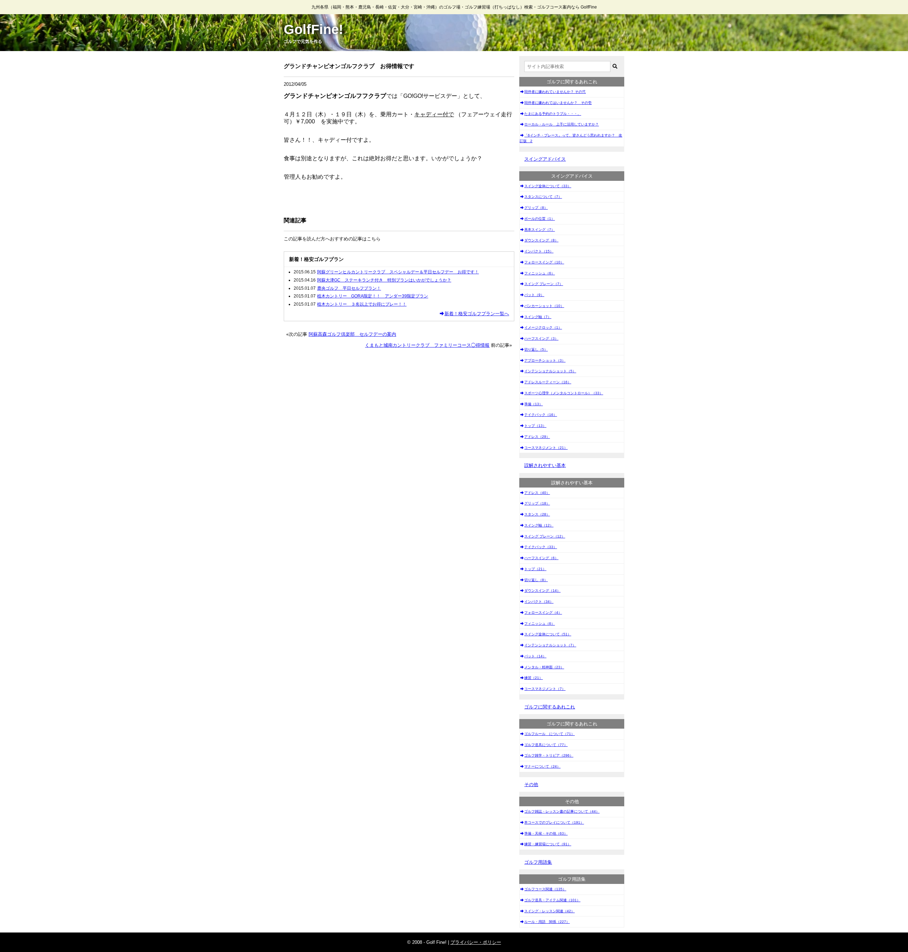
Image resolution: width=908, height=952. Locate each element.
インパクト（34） (538, 601)
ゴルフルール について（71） (549, 734)
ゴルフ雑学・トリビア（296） (548, 755)
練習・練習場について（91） (547, 844)
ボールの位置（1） (539, 219)
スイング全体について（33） (547, 186)
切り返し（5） (536, 349)
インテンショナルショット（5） (550, 371)
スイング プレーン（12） (544, 536)
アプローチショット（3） (544, 360)
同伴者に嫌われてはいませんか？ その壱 (558, 103)
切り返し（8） (536, 580)
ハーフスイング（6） (541, 558)
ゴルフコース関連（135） (545, 889)
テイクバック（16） (540, 415)
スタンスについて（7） (543, 197)
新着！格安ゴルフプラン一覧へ (476, 313)
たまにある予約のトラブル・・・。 (552, 114)
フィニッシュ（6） (539, 273)
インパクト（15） (538, 251)
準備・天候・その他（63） (546, 833)
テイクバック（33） (540, 547)
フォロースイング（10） (544, 262)
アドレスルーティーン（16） (547, 382)
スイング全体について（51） (547, 634)
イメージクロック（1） (543, 327)
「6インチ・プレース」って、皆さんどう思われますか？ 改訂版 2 (571, 138)
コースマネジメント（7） (544, 689)
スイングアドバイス (545, 159)
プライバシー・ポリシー (475, 942)
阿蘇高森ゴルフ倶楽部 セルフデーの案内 (352, 334)
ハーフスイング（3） (541, 338)
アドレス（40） (537, 493)
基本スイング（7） (539, 230)
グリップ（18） (537, 503)
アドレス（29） (537, 437)
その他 (531, 784)
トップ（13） (535, 426)
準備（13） (533, 404)
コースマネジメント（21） (546, 448)
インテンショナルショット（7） (550, 645)
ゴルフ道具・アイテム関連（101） (552, 900)
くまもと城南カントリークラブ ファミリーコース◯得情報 (427, 345)
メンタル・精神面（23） (544, 667)
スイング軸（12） (538, 525)
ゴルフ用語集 (538, 862)
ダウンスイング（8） (541, 240)
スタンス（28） (537, 514)
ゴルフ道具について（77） (546, 745)
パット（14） (535, 656)
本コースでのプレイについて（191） (554, 822)
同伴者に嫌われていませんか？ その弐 (555, 92)
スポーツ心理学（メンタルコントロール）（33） (563, 393)
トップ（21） (535, 569)
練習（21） (533, 678)
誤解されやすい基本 (545, 465)
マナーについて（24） (542, 766)
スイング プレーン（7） (543, 284)
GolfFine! (313, 29)
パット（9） (534, 295)
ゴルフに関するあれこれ (549, 706)
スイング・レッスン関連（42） (549, 911)
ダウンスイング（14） (542, 590)
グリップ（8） (536, 208)
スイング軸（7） (537, 317)
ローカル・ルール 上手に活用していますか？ (561, 124)
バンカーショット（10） (544, 306)
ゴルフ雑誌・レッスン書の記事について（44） (561, 811)
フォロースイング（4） (543, 612)
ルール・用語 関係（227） (547, 922)
